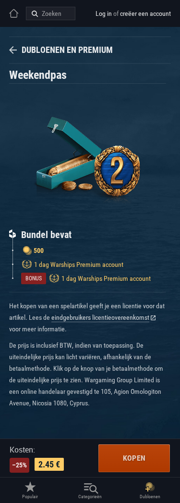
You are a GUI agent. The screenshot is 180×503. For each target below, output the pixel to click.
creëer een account (145, 13)
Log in (104, 13)
